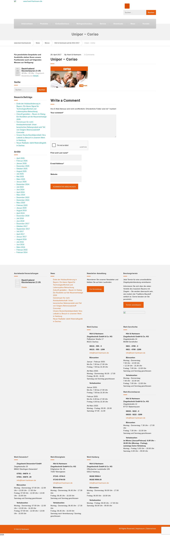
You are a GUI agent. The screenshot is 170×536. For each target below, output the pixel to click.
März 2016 (21, 247)
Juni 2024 (20, 190)
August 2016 (22, 239)
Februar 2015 (22, 250)
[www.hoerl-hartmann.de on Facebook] (127, 6)
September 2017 (23, 229)
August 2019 (22, 210)
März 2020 (21, 203)
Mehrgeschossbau (84, 24)
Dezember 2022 (23, 200)
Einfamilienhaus (62, 24)
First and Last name (59, 153)
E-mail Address (57, 164)
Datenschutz (151, 529)
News (133, 24)
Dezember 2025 (23, 166)
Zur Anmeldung (95, 289)
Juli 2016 (20, 242)
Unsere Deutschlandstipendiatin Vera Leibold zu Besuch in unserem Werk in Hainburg (31, 137)
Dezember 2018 (23, 216)
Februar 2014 (22, 252)
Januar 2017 (22, 237)
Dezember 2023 (23, 197)
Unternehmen (27, 24)
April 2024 (21, 192)
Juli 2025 (20, 174)
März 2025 (21, 179)
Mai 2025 (20, 176)
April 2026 (21, 158)
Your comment (57, 113)
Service (103, 24)
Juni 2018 (20, 221)
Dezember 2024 (23, 184)
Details (35, 76)
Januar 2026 (22, 163)
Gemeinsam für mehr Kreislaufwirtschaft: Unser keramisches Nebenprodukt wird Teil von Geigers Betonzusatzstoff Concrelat (31, 127)
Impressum (140, 529)
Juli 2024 (20, 187)
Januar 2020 (22, 208)
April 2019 (21, 213)
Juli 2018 (20, 218)
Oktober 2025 (22, 169)
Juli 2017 (20, 231)
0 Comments (89, 55)
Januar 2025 (22, 182)
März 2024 (21, 195)
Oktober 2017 (22, 226)
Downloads (118, 24)
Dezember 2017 (23, 224)
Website (54, 174)
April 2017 (21, 234)
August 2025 (22, 171)
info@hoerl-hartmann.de (99, 353)
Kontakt (146, 24)
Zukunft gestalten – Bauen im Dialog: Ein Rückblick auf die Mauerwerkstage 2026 (32, 116)
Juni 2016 (20, 245)
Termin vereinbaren (133, 305)
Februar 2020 (22, 205)
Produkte (44, 24)
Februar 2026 (22, 161)
